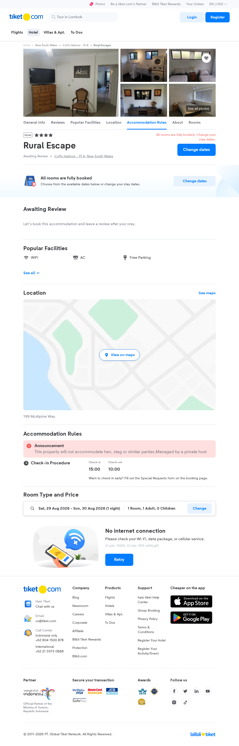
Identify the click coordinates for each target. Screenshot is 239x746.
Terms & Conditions (146, 629)
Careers (78, 614)
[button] (119, 354)
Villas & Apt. (114, 614)
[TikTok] (185, 702)
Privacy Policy (148, 619)
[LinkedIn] (196, 691)
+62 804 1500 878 (49, 640)
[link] (192, 17)
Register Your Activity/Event (148, 651)
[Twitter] (185, 691)
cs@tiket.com (45, 621)
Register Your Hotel (151, 640)
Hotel (26, 45)
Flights (110, 597)
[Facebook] (174, 691)
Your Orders (195, 4)
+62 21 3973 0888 (49, 651)
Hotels (109, 606)
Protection (79, 648)
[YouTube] (207, 691)
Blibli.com (79, 656)
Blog (75, 597)
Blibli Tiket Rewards (166, 4)
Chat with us (44, 607)
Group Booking (149, 611)
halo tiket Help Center (148, 599)
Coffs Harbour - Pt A (75, 45)
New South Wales (46, 45)
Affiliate (78, 631)
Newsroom (80, 606)
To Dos (110, 623)
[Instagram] (174, 702)
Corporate (79, 623)
